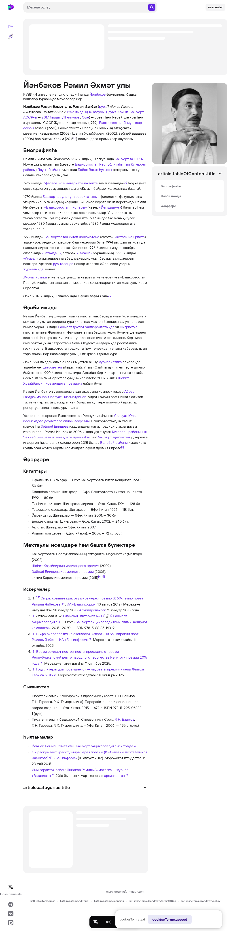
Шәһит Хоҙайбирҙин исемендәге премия (65, 565)
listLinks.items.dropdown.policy (200, 901)
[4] (100, 576)
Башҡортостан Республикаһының (102, 164)
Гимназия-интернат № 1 (82, 616)
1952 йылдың (77, 112)
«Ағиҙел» (30, 258)
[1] (74, 137)
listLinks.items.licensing (109, 901)
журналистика (110, 362)
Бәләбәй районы (114, 442)
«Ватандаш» (51, 253)
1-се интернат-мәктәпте (78, 183)
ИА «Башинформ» (81, 604)
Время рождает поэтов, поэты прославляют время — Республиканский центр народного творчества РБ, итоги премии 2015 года (89, 657)
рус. (102, 106)
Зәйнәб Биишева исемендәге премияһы (56, 437)
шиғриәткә (129, 327)
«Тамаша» (84, 253)
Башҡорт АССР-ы (129, 159)
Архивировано (91, 610)
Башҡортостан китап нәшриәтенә (72, 237)
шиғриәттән (52, 367)
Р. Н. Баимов (124, 719)
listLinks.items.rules (42, 901)
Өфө (85, 117)
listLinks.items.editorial (74, 901)
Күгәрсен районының (129, 431)
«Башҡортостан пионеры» (65, 207)
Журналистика (35, 277)
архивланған (114, 775)
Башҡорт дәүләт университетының (71, 196)
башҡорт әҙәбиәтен (114, 437)
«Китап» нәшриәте (129, 237)
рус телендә (63, 263)
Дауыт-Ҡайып (117, 112)
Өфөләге (49, 183)
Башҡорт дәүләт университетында (86, 327)
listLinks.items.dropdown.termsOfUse (152, 901)
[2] (125, 182)
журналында (33, 269)
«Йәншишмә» (110, 207)
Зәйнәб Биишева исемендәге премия (63, 571)
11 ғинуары (72, 117)
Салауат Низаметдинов (67, 396)
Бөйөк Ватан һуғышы (95, 169)
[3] (109, 295)
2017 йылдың (52, 117)
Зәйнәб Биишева (54, 426)
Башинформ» (66, 758)
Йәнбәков (97, 94)
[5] (103, 576)
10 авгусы (96, 112)
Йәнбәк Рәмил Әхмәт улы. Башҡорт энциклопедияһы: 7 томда (82, 746)
